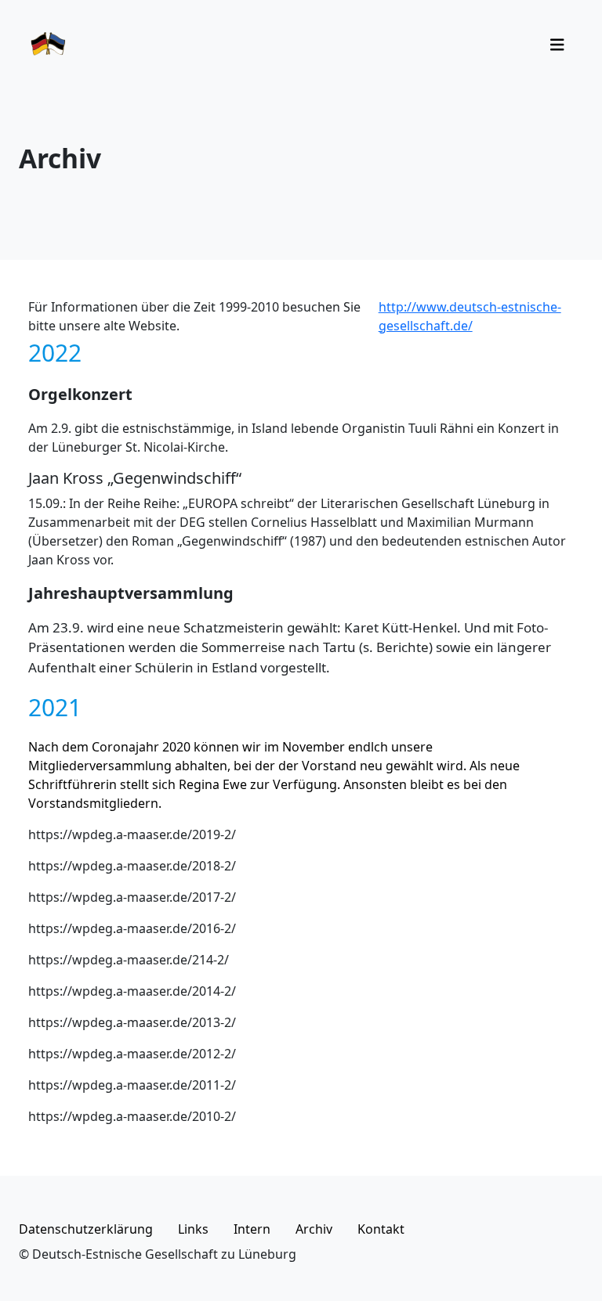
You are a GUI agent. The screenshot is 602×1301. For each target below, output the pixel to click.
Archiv (314, 1229)
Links (193, 1229)
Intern (252, 1229)
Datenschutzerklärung (86, 1229)
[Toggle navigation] (557, 45)
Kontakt (380, 1229)
